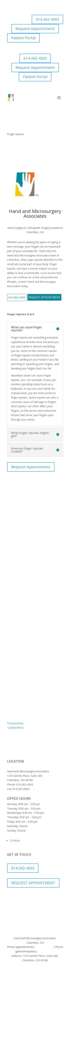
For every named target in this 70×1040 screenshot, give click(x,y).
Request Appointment (35, 28)
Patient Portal (23, 37)
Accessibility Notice (24, 923)
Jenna (13, 503)
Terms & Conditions (44, 919)
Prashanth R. (21, 535)
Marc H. (16, 629)
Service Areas (48, 923)
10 (22, 727)
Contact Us (36, 928)
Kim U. (14, 566)
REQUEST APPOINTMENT (33, 882)
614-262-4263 (47, 19)
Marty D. (17, 598)
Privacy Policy (18, 919)
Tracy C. (16, 660)
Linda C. (16, 692)
